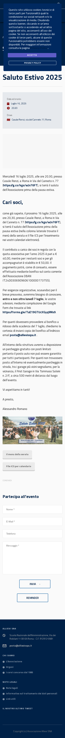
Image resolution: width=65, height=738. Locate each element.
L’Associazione (14, 661)
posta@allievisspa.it (23, 335)
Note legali (12, 688)
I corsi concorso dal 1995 (19, 672)
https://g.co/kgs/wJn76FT (20, 185)
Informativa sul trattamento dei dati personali (31, 693)
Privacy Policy (39, 48)
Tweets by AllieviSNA (16, 715)
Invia (33, 584)
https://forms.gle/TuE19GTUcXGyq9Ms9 (29, 312)
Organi (10, 667)
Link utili (11, 699)
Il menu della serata (17, 454)
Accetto (32, 55)
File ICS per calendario (18, 466)
